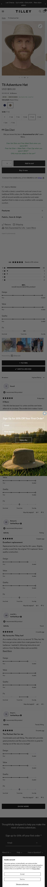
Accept (22, 874)
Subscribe (23, 440)
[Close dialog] (44, 413)
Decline (22, 879)
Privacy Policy (36, 868)
